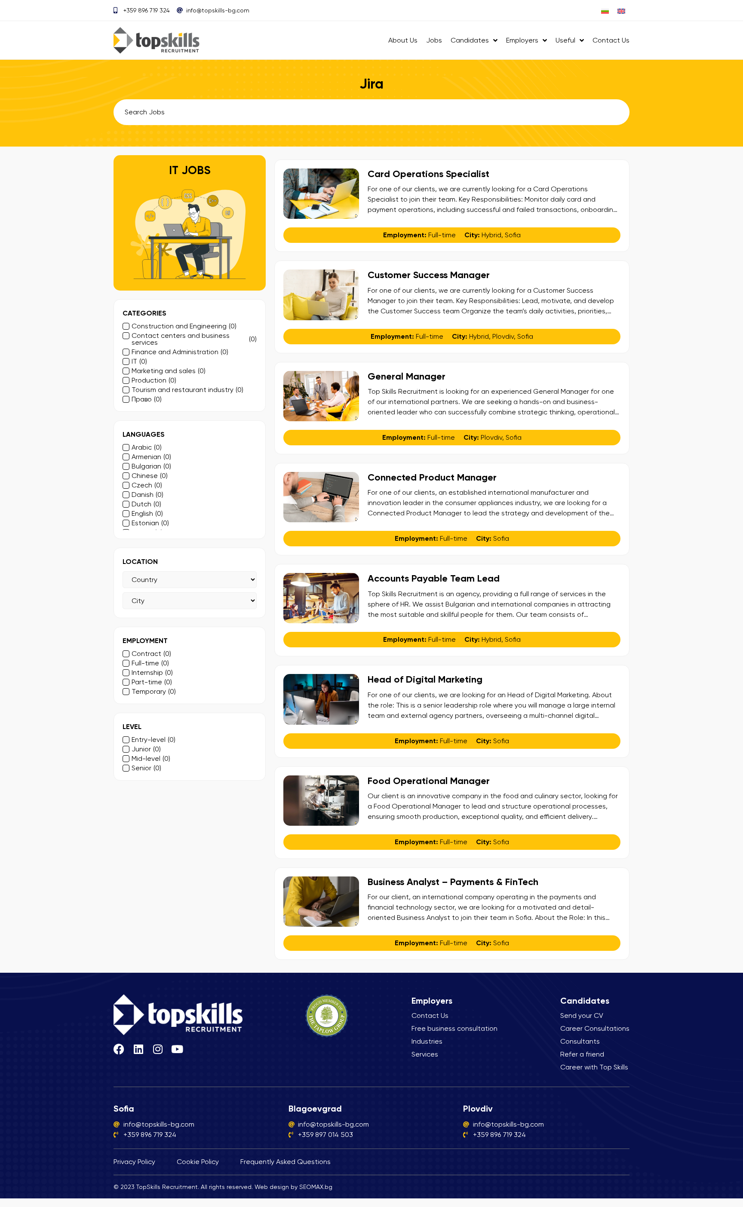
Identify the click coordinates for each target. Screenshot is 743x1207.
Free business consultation (454, 1028)
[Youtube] (177, 1049)
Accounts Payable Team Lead (434, 578)
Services (424, 1054)
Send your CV (581, 1015)
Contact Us (611, 40)
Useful (565, 40)
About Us (403, 40)
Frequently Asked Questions (285, 1162)
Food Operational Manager (429, 781)
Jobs (434, 40)
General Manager (406, 376)
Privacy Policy (134, 1162)
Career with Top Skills (594, 1067)
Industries (426, 1041)
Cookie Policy (198, 1162)
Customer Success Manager (429, 275)
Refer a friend (582, 1054)
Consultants (580, 1041)
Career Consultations (594, 1028)
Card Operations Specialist (428, 174)
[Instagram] (157, 1049)
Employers (522, 40)
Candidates (470, 40)
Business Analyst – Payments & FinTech (453, 882)
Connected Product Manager (432, 477)
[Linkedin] (138, 1049)
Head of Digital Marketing (425, 679)
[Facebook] (119, 1049)
